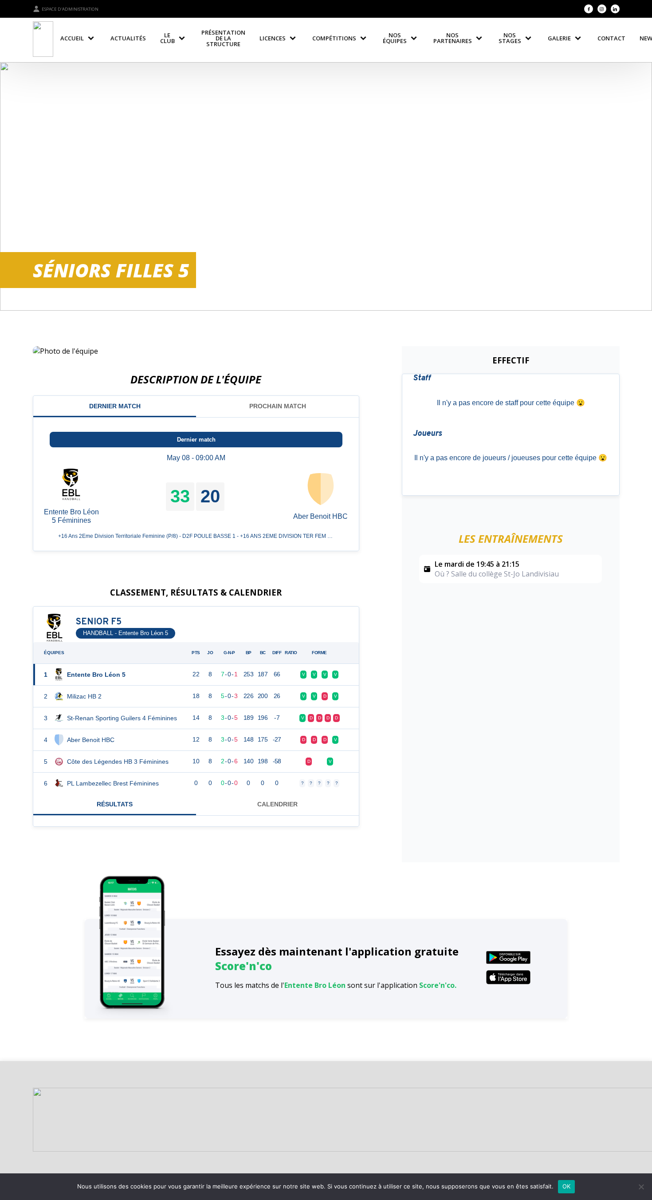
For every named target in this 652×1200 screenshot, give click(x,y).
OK (566, 1186)
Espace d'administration (70, 9)
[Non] (640, 1186)
